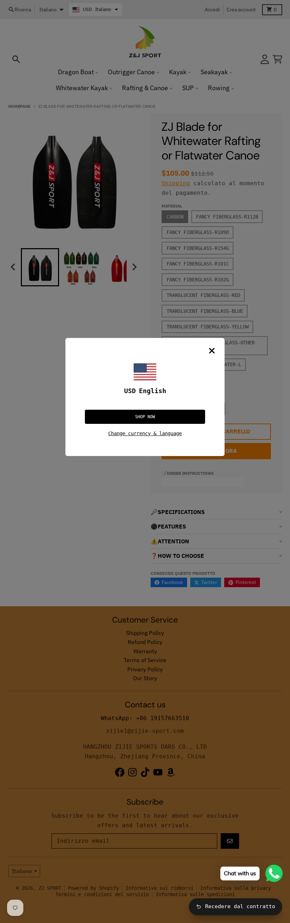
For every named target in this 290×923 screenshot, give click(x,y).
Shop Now (145, 416)
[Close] (211, 350)
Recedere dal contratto (240, 906)
